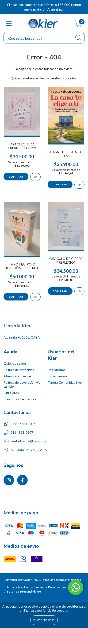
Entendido (44, 620)
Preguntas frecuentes (20, 399)
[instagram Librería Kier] (9, 480)
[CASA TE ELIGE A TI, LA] (79, 185)
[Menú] (9, 23)
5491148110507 (23, 424)
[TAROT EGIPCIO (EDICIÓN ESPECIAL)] (35, 297)
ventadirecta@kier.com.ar (29, 441)
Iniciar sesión (57, 376)
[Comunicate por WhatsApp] (75, 587)
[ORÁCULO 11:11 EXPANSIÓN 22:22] (35, 177)
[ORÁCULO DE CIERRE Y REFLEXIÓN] (79, 291)
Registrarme (57, 370)
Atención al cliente (17, 376)
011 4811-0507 (22, 432)
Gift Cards (11, 393)
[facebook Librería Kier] (22, 480)
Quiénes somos (15, 363)
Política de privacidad (19, 370)
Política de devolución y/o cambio (22, 384)
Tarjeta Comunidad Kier (65, 382)
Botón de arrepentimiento (24, 591)
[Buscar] (78, 37)
